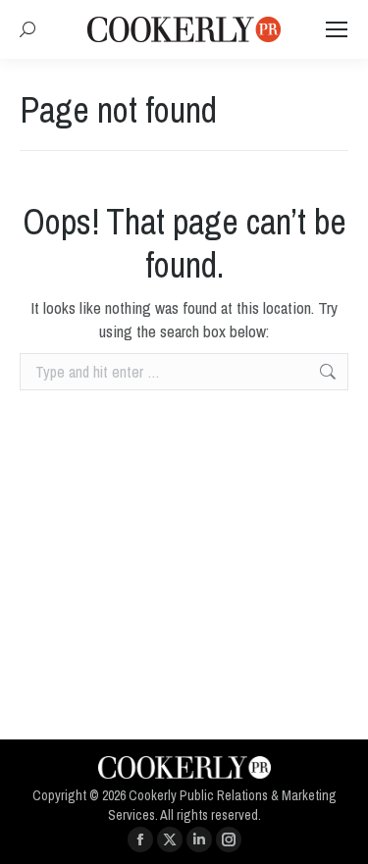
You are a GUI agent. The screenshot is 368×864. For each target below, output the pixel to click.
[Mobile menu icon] (336, 29)
